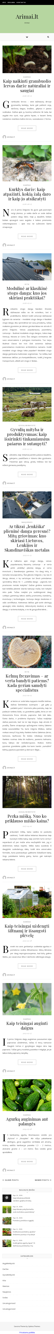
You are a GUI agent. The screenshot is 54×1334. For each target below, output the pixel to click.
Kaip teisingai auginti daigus (27, 1025)
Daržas (27, 77)
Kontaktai (21, 2)
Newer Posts (42, 1180)
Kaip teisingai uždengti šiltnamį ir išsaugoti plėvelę (27, 930)
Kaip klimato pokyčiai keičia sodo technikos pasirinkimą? (23, 1210)
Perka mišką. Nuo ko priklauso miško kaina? (27, 818)
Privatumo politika (27, 1332)
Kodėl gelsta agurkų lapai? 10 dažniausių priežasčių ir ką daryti (24, 1244)
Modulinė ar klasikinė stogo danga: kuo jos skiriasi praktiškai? (27, 292)
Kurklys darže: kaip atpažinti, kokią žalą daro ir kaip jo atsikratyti (27, 193)
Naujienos (27, 522)
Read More (27, 128)
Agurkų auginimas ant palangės (27, 1121)
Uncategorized (9, 1309)
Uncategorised (9, 1303)
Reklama (11, 2)
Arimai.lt (27, 16)
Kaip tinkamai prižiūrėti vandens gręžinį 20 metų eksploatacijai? (22, 1199)
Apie (4, 2)
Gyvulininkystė (27, 425)
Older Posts (11, 1180)
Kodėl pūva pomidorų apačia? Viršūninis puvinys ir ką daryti (24, 1233)
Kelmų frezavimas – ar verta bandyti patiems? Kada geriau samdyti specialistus (27, 683)
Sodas (5, 1297)
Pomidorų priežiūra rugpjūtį (23, 1220)
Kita (27, 284)
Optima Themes (34, 1326)
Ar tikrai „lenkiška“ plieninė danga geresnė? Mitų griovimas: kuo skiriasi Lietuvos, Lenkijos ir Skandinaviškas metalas (27, 538)
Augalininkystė (27, 812)
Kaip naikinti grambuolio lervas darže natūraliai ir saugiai (27, 85)
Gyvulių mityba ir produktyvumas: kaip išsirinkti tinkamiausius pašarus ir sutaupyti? (27, 436)
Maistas (6, 1286)
